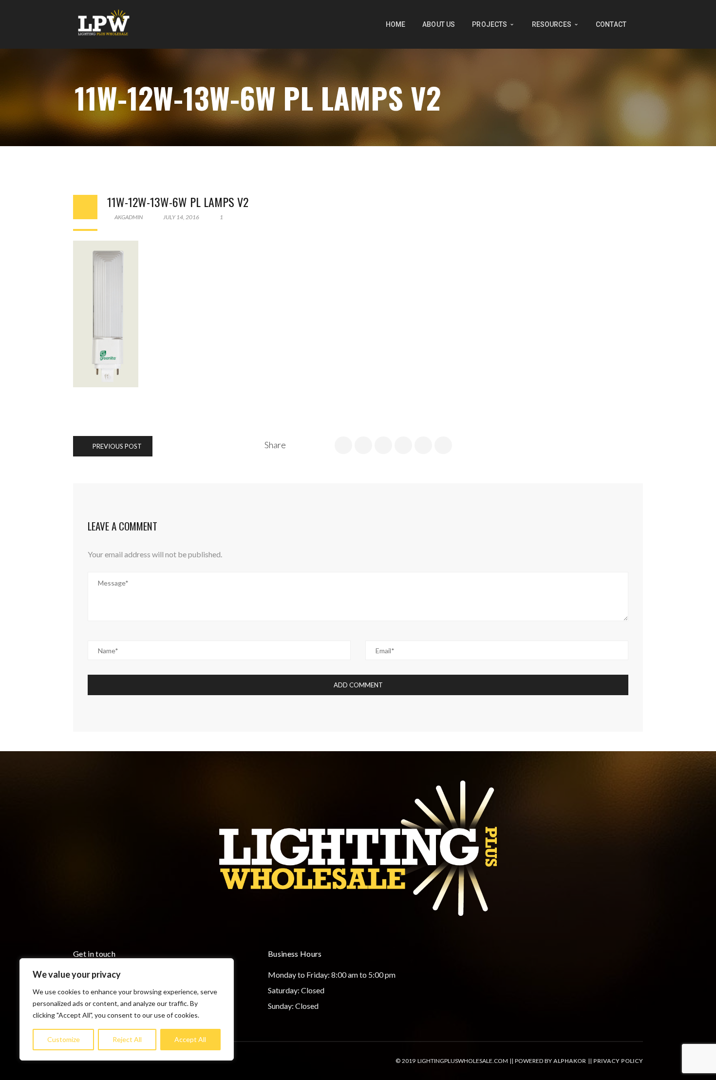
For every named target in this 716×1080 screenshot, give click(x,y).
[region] (126, 1009)
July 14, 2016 (181, 217)
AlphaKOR (569, 1060)
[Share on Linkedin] (403, 445)
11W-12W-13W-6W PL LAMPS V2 (177, 201)
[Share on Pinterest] (443, 445)
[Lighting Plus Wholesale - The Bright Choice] (104, 23)
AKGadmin (128, 217)
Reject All (127, 1039)
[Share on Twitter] (363, 445)
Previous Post (116, 446)
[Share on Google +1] (383, 445)
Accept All (190, 1039)
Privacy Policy (618, 1060)
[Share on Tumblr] (423, 445)
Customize (63, 1039)
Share (275, 444)
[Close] (223, 966)
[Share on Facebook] (343, 445)
